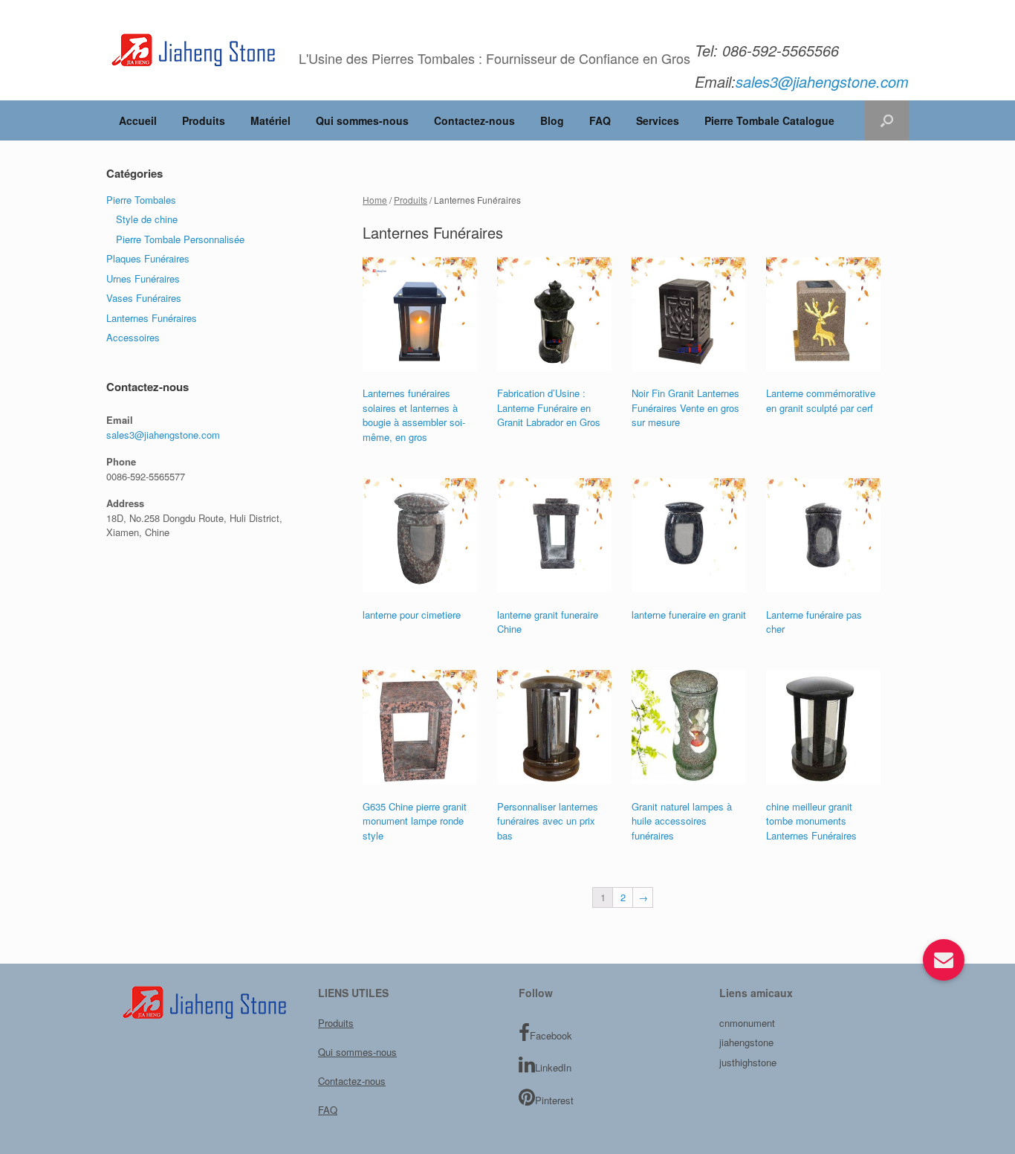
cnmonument (747, 1023)
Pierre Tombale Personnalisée (180, 239)
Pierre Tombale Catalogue (769, 120)
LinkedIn (553, 1067)
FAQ (600, 120)
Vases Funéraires (143, 298)
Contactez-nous (474, 120)
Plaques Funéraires (147, 258)
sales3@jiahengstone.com (163, 435)
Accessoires (133, 337)
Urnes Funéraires (143, 278)
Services (657, 120)
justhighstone (747, 1062)
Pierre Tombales (141, 200)
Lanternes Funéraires (151, 318)
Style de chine (147, 219)
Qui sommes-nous (362, 120)
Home (375, 199)
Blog (552, 120)
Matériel (270, 120)
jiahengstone (746, 1042)
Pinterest (554, 1100)
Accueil (138, 120)
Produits (203, 120)
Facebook (551, 1035)
